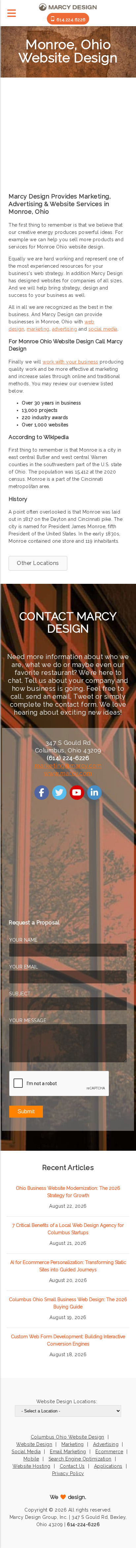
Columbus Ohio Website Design (67, 1437)
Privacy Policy (68, 1473)
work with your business (70, 361)
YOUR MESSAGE (27, 1020)
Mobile (31, 1459)
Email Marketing (68, 1451)
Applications (108, 1466)
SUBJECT (20, 993)
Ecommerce (109, 1451)
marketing (38, 329)
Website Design (34, 1444)
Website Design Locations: (66, 1401)
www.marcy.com (68, 773)
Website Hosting (32, 1466)
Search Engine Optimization (80, 1459)
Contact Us (72, 1466)
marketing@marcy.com (68, 765)
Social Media (26, 1451)
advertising (64, 329)
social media (103, 329)
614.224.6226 (70, 19)
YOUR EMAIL (23, 966)
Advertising (106, 1444)
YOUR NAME (23, 940)
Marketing (72, 1444)
